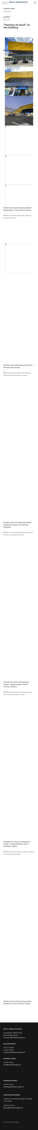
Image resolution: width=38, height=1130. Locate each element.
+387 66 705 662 (8, 1050)
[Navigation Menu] (35, 3)
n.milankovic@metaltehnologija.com (14, 1037)
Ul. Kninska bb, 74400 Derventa (12, 1033)
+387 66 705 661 (8, 1062)
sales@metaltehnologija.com (12, 1065)
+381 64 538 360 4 (9, 1105)
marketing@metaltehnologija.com (13, 1087)
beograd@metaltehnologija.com (13, 1108)
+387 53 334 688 (8, 1047)
